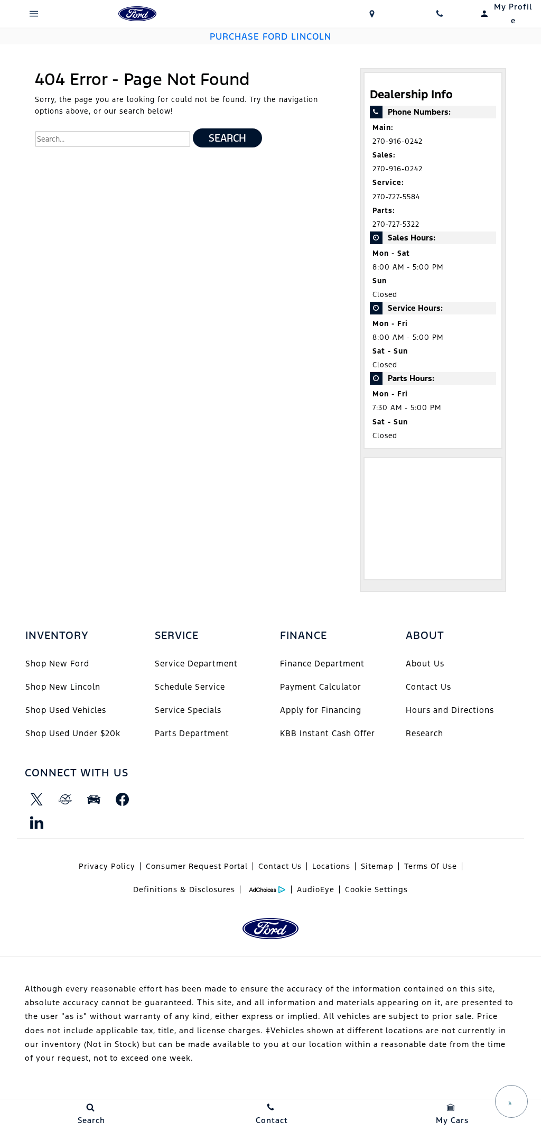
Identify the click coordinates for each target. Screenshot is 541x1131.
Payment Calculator (320, 687)
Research (424, 733)
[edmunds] (93, 799)
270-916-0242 (397, 141)
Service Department (196, 664)
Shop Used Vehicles (65, 710)
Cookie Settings (376, 889)
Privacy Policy (107, 866)
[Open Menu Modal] (34, 13)
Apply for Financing (320, 710)
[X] (36, 799)
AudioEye (315, 889)
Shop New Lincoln (62, 687)
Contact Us (428, 687)
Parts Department (192, 733)
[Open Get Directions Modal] (372, 13)
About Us (425, 664)
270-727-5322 (395, 224)
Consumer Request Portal (197, 866)
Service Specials (188, 710)
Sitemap (377, 866)
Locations (331, 866)
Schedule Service (190, 687)
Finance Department (322, 664)
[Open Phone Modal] (439, 13)
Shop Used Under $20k (72, 733)
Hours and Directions (450, 710)
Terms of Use (430, 866)
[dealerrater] (65, 799)
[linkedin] (36, 822)
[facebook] (122, 799)
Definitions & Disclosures (184, 889)
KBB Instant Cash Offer (327, 733)
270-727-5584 (396, 196)
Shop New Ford (57, 664)
